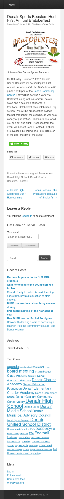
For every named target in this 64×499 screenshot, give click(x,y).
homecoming (14, 441)
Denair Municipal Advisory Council (29, 413)
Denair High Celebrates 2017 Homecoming (16, 193)
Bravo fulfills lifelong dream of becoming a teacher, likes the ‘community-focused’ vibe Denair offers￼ (31, 325)
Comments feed (16, 479)
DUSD (40, 428)
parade (10, 445)
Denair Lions (31, 406)
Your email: (13, 232)
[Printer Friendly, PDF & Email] (19, 143)
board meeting (20, 371)
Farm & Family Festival (17, 433)
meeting (26, 441)
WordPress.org (15, 482)
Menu (12, 4)
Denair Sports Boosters (18, 420)
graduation (24, 437)
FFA (31, 433)
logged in (27, 216)
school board (45, 445)
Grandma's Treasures (40, 437)
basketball (38, 367)
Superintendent (37, 449)
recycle (23, 445)
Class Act (14, 375)
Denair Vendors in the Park (21, 429)
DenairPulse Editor (45, 24)
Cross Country (28, 376)
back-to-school (26, 367)
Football (23, 181)
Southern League (14, 449)
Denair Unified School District (29, 421)
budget (47, 371)
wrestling (37, 453)
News (21, 173)
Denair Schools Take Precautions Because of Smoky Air (45, 193)
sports (26, 449)
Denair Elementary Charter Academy (29, 390)
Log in (10, 471)
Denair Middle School (29, 408)
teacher (48, 449)
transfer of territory (23, 453)
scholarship (33, 445)
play (16, 445)
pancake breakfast (41, 441)
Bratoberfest (46, 173)
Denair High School (18, 177)
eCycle (50, 428)
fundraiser (12, 437)
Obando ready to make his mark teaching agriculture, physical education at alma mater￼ (30, 295)
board (47, 367)
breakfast (38, 371)
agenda (13, 366)
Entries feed (14, 475)
